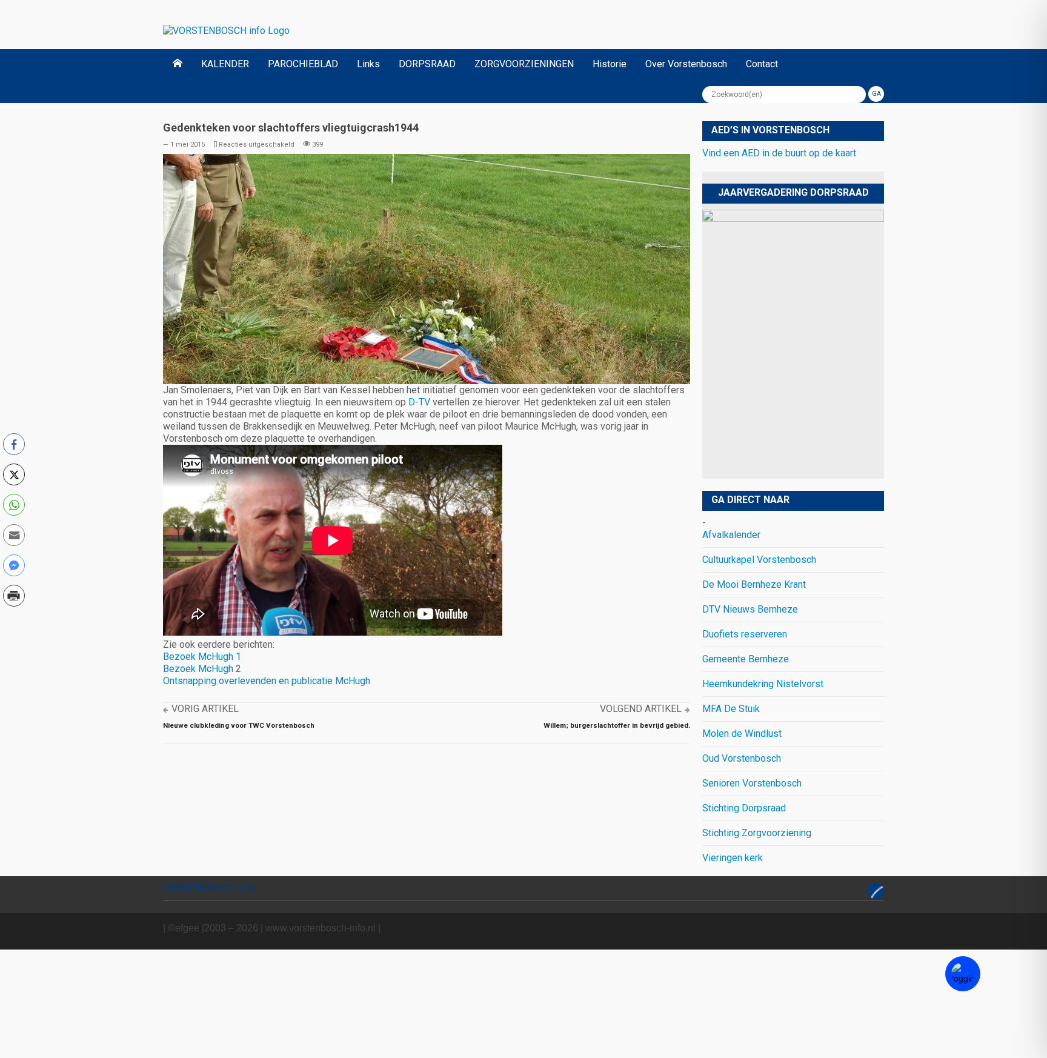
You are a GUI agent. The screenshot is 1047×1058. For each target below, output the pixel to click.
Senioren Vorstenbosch (752, 783)
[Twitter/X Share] (14, 474)
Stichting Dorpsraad (744, 808)
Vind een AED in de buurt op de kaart (779, 153)
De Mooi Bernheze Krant (754, 584)
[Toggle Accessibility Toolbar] (963, 974)
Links (368, 64)
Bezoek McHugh (198, 668)
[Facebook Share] (14, 444)
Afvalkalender (731, 535)
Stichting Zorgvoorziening (756, 833)
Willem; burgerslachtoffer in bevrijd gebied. (616, 725)
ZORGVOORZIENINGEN (524, 64)
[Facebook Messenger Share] (14, 565)
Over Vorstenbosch (686, 64)
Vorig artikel (205, 708)
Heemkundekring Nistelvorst (762, 684)
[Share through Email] (14, 535)
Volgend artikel (641, 708)
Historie (610, 64)
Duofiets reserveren (744, 634)
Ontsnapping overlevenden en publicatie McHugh (266, 681)
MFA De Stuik (731, 708)
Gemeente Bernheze (745, 659)
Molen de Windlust (742, 733)
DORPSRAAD (427, 64)
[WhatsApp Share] (14, 505)
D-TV (420, 402)
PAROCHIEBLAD (303, 64)
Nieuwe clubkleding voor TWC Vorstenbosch (238, 725)
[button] (14, 621)
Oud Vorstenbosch (741, 758)
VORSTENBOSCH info (209, 888)
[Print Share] (14, 596)
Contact (762, 64)
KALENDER (225, 64)
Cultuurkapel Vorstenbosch (759, 559)
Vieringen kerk (732, 857)
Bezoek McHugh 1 (202, 656)
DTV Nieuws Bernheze (750, 609)
